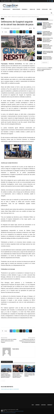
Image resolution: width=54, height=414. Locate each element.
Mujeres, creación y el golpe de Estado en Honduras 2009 (44, 69)
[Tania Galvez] (2, 28)
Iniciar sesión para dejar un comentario (10, 389)
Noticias (5, 16)
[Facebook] (48, 1)
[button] (51, 13)
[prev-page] (2, 381)
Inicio (2, 16)
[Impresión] (24, 31)
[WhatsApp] (17, 31)
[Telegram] (27, 31)
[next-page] (4, 381)
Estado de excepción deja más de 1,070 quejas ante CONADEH (29, 375)
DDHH (9, 16)
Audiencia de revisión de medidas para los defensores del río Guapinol (8, 341)
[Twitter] (50, 1)
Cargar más (44, 62)
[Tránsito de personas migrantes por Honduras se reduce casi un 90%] (39, 57)
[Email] (20, 31)
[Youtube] (52, 1)
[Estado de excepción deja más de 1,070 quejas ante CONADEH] (29, 368)
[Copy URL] (30, 31)
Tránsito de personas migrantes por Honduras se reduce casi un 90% (47, 58)
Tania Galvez (7, 28)
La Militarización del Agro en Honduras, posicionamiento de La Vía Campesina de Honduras (27, 341)
